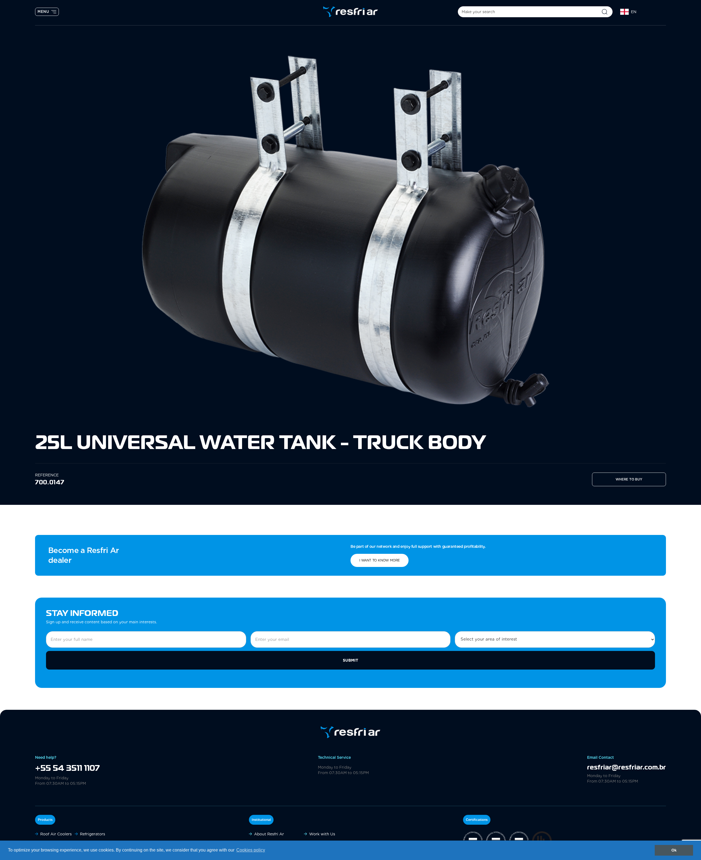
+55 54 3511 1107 (67, 768)
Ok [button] (674, 850)
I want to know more (379, 560)
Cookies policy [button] (250, 850)
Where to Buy (629, 479)
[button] (639, 11)
